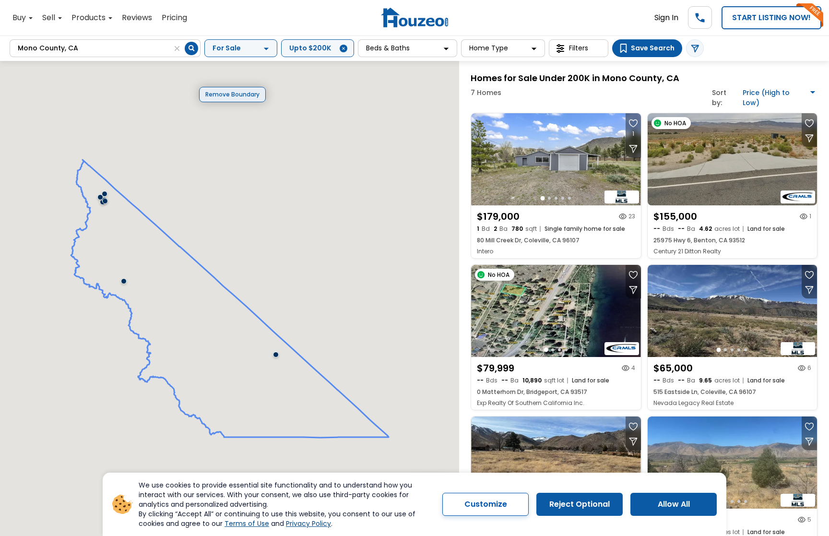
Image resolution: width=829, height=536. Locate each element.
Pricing (174, 17)
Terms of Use (247, 523)
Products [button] (89, 17)
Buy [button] (20, 17)
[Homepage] (414, 17)
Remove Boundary (232, 94)
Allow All (674, 504)
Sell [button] (49, 17)
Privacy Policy (308, 523)
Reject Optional (579, 504)
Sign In (666, 17)
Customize (485, 504)
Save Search (653, 48)
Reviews (137, 17)
